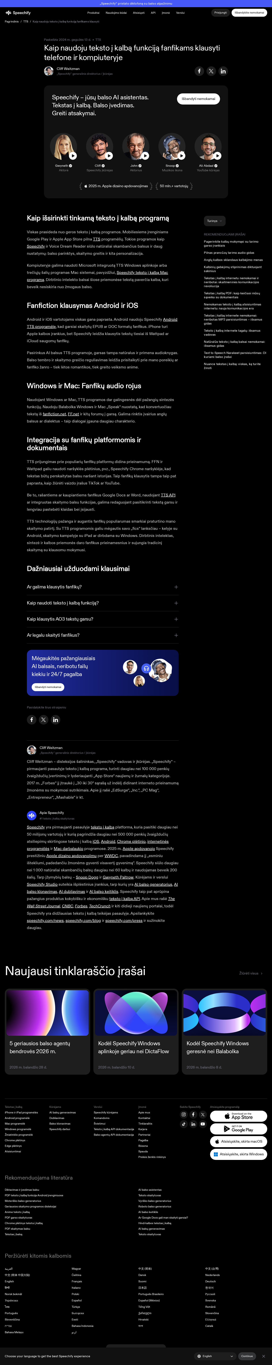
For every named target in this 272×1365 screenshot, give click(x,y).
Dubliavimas (56, 1118)
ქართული (144, 1313)
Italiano (76, 1287)
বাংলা (140, 1326)
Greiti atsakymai (73, 113)
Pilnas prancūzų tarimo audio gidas (229, 253)
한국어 (209, 1287)
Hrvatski (143, 1319)
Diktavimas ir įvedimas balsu (22, 1190)
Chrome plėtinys (15, 1140)
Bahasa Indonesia (82, 1326)
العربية (9, 1268)
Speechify (36, 246)
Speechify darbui (59, 1129)
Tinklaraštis (145, 1123)
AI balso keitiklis (148, 1212)
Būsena (143, 1146)
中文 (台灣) (212, 1268)
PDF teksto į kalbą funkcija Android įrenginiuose (34, 1195)
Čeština (76, 1275)
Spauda (143, 1151)
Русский (210, 1294)
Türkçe (76, 1307)
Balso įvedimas (113, 105)
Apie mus (144, 1112)
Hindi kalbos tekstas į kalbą (154, 1223)
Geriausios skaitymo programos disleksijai (30, 1206)
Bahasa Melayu (14, 1332)
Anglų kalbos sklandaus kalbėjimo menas (233, 260)
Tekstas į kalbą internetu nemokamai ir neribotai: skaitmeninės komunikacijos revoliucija (231, 282)
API (153, 13)
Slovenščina (12, 1319)
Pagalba (143, 1140)
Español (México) (149, 1300)
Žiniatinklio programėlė (19, 1134)
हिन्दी (7, 1287)
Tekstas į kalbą (71, 105)
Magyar (76, 1268)
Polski (75, 1294)
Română (210, 1307)
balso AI (108, 97)
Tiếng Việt (144, 1307)
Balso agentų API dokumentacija (114, 1134)
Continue (247, 1356)
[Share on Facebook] (199, 71)
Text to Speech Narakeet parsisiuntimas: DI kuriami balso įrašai (235, 355)
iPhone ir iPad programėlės (21, 1112)
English (9, 1281)
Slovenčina (212, 1313)
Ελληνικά (210, 1319)
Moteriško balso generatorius (23, 1201)
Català (209, 1326)
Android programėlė (17, 1118)
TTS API (168, 495)
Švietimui (99, 1123)
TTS (25, 21)
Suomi (142, 1281)
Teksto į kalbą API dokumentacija (114, 1129)
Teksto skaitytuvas (149, 1195)
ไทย (7, 1307)
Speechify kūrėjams (106, 1112)
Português (11, 1313)
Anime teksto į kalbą (17, 1212)
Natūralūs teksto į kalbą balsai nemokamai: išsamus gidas (234, 344)
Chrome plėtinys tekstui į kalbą (24, 1223)
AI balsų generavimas (62, 1112)
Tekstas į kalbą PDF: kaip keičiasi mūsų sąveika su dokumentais (232, 295)
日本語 (142, 1287)
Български (78, 1313)
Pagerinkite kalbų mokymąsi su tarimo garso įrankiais (231, 244)
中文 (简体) (145, 1268)
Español (77, 1300)
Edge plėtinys (13, 1146)
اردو (74, 1332)
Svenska (210, 1300)
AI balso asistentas (150, 1190)
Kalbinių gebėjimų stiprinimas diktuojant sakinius (232, 269)
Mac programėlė (15, 1123)
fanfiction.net (54, 414)
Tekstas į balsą (13, 1234)
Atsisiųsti (139, 13)
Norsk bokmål (13, 1294)
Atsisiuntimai (13, 1151)
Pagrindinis (12, 21)
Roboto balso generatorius (154, 1206)
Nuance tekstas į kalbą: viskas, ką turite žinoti (232, 366)
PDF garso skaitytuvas (18, 1217)
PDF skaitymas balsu (17, 1228)
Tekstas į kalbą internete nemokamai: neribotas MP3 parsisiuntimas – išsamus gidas (233, 320)
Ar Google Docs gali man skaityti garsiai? (163, 1217)
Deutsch (210, 1281)
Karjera (142, 1129)
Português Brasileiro (151, 1294)
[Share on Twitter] (211, 71)
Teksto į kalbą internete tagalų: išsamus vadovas (232, 333)
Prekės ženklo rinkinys (152, 1157)
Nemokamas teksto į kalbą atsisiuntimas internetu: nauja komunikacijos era (232, 306)
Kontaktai (144, 1118)
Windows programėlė (18, 1129)
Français (77, 1281)
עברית (8, 1326)
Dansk (142, 1275)
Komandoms (102, 1118)
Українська (11, 1300)
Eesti (75, 1319)
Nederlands (212, 1275)
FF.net (73, 414)
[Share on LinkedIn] (223, 71)
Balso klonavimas (59, 1123)
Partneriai (144, 1134)
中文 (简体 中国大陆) (17, 1275)
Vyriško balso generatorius (154, 1201)
